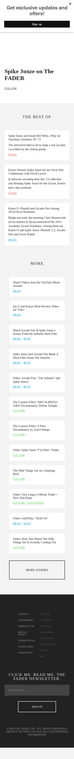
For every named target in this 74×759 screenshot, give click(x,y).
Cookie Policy (27, 640)
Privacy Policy (23, 633)
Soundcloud (48, 644)
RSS (42, 656)
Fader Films (25, 652)
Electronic (35, 503)
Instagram (47, 632)
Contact (23, 614)
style (12, 154)
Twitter (45, 614)
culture (19, 410)
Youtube (45, 626)
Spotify (44, 650)
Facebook (46, 620)
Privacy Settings (18, 731)
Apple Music (47, 638)
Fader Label (25, 646)
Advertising (25, 620)
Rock (27, 338)
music (12, 240)
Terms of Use (26, 626)
